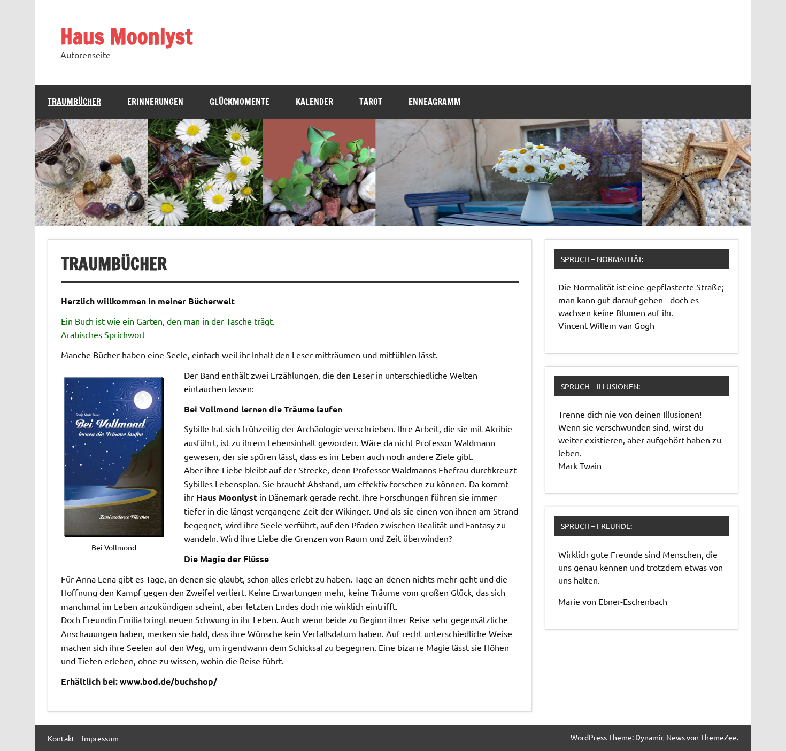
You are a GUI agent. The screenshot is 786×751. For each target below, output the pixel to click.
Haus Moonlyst (126, 36)
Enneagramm (435, 102)
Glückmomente (239, 102)
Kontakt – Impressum (83, 738)
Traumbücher (74, 102)
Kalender (314, 102)
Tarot (370, 102)
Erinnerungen (155, 102)
